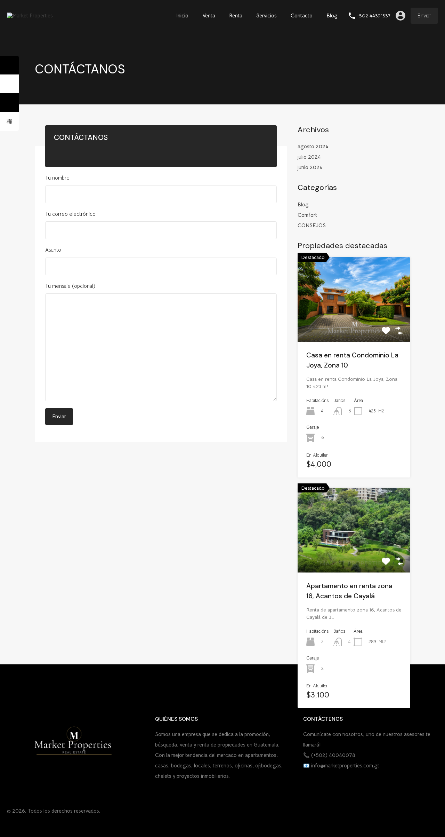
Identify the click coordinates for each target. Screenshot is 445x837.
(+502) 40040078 (333, 755)
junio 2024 (310, 167)
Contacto (302, 15)
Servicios (266, 15)
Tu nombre (57, 177)
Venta (208, 15)
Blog (332, 15)
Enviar (424, 15)
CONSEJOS (312, 225)
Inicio (182, 15)
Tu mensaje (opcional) (70, 286)
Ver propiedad (354, 325)
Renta (235, 15)
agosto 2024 (313, 146)
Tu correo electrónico (70, 214)
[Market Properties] (30, 15)
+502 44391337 (373, 16)
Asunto (53, 249)
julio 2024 (309, 156)
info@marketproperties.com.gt (345, 765)
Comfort (307, 215)
